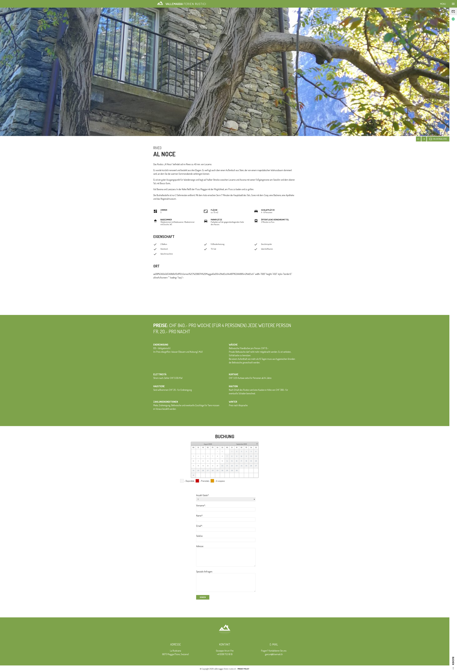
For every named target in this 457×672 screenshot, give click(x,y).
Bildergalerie (438, 139)
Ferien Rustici (186, 4)
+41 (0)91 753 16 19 (224, 654)
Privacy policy (243, 669)
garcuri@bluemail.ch (274, 654)
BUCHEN (453, 663)
